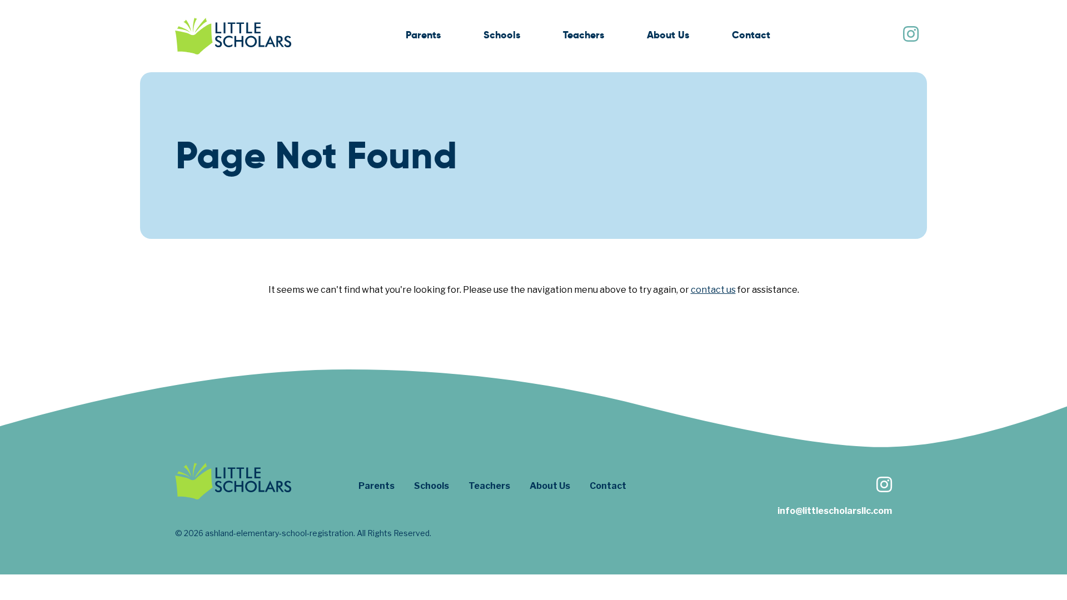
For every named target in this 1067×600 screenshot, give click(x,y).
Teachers (583, 34)
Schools (501, 34)
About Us (668, 34)
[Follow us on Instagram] (910, 35)
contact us (713, 289)
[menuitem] (423, 36)
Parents (423, 34)
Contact (751, 34)
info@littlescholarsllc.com (834, 511)
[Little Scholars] (233, 36)
